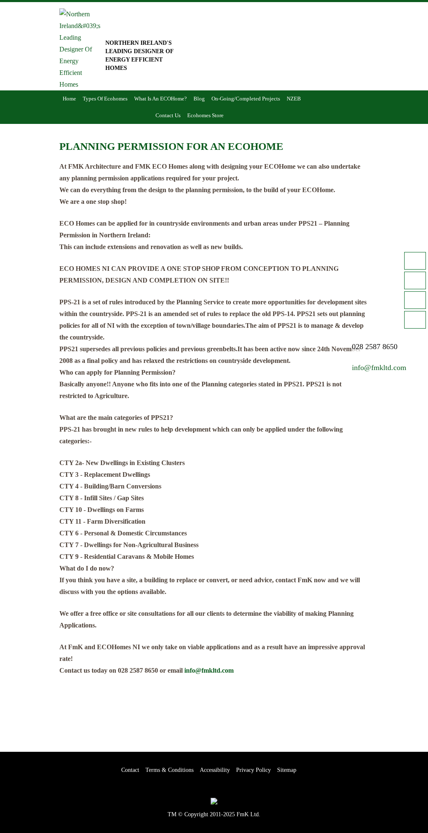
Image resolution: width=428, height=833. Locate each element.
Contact (130, 770)
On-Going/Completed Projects (245, 98)
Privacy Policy (253, 770)
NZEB (294, 98)
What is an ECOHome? (160, 98)
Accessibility (215, 770)
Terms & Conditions (169, 770)
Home (69, 98)
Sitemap (286, 770)
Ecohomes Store (205, 115)
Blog (199, 98)
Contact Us (168, 115)
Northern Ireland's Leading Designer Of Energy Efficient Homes (139, 55)
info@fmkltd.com (209, 670)
